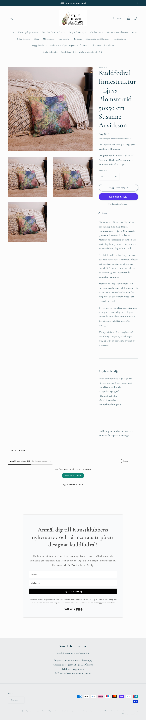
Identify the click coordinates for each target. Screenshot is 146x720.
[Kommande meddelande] (137, 3)
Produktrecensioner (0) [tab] (19, 461)
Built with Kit (73, 609)
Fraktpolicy (133, 711)
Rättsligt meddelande (130, 714)
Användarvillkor (101, 711)
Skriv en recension (73, 475)
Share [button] (104, 213)
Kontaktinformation (118, 711)
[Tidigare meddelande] (9, 3)
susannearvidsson (35, 711)
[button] (11, 18)
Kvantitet (103, 170)
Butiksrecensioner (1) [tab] (41, 461)
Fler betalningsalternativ (118, 204)
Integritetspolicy (66, 711)
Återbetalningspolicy (84, 711)
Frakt (113, 138)
